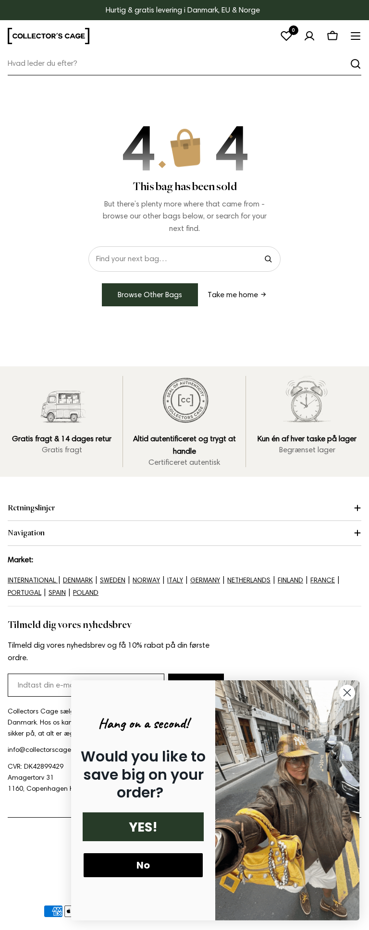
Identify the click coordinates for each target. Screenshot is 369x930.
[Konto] (309, 36)
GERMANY (205, 580)
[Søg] (355, 64)
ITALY (175, 580)
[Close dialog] (347, 692)
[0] (286, 36)
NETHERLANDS (249, 580)
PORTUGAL (24, 593)
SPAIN (57, 593)
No (143, 865)
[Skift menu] (355, 36)
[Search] (268, 258)
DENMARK (78, 580)
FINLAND (290, 580)
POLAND (85, 593)
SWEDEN (112, 580)
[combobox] (184, 63)
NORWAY (146, 580)
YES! (143, 827)
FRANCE (322, 580)
